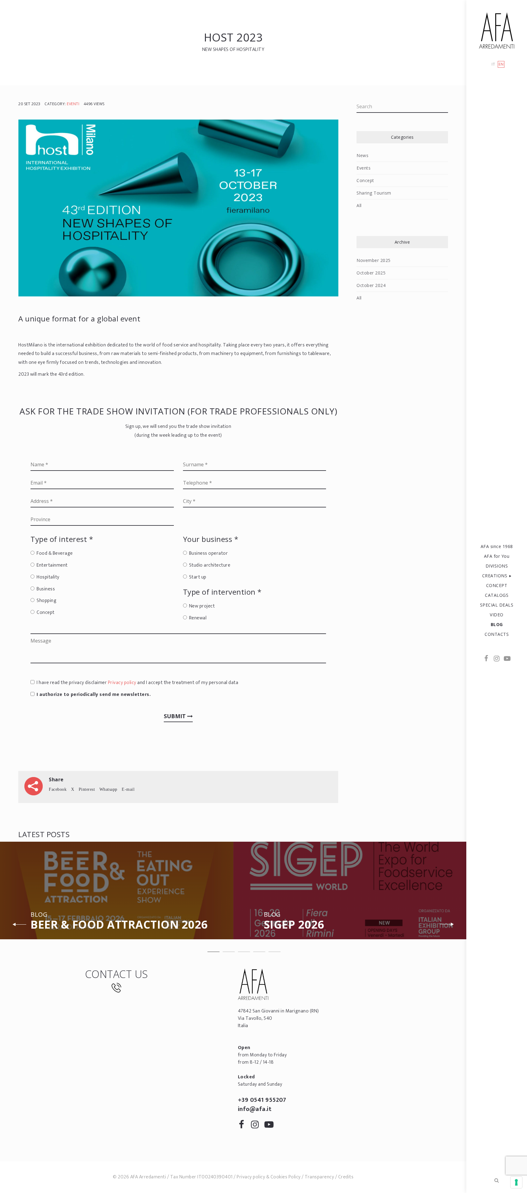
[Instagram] (496, 659)
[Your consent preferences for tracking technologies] (516, 1182)
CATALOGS (496, 595)
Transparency (319, 1177)
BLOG (497, 624)
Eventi (73, 103)
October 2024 (371, 285)
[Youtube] (506, 659)
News (362, 155)
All (359, 205)
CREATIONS (494, 576)
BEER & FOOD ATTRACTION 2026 (119, 922)
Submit (175, 716)
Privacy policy (122, 683)
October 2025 (371, 273)
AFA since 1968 (497, 546)
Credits (346, 1177)
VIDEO (497, 615)
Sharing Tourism (374, 193)
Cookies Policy (286, 1177)
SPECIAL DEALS (497, 605)
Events (364, 168)
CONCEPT (496, 585)
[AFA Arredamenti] (496, 30)
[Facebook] (486, 659)
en (501, 64)
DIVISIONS (497, 566)
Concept (365, 180)
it (493, 64)
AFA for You (497, 556)
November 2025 (374, 260)
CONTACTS (497, 634)
